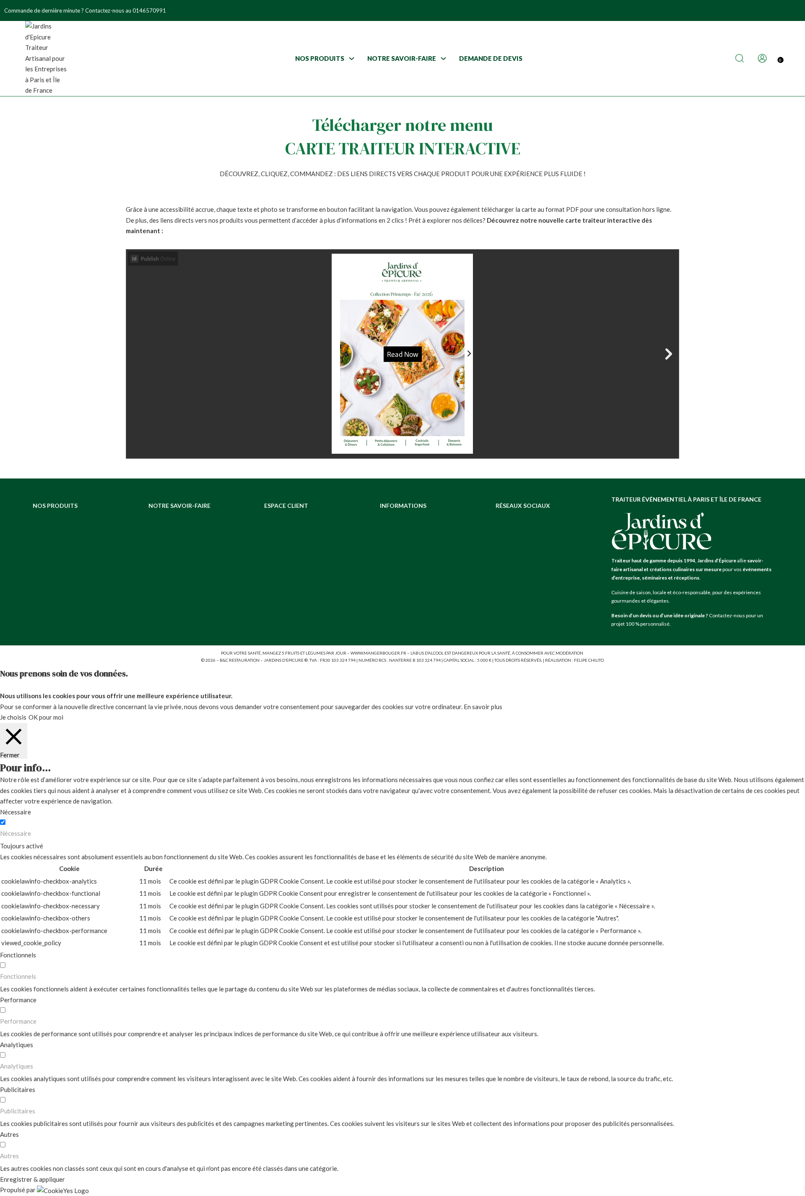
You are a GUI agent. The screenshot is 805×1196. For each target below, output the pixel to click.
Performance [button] (18, 1000)
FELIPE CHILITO (589, 660)
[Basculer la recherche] (739, 58)
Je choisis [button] (13, 717)
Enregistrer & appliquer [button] (32, 1179)
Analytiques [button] (16, 1044)
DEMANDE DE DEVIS (490, 58)
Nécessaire (15, 833)
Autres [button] (9, 1134)
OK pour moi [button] (46, 717)
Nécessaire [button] (15, 812)
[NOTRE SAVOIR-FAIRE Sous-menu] (443, 58)
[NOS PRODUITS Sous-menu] (351, 58)
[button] (86, 505)
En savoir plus (483, 706)
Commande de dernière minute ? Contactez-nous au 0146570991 (85, 10)
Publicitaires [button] (17, 1089)
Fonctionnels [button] (18, 955)
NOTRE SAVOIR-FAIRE (401, 58)
